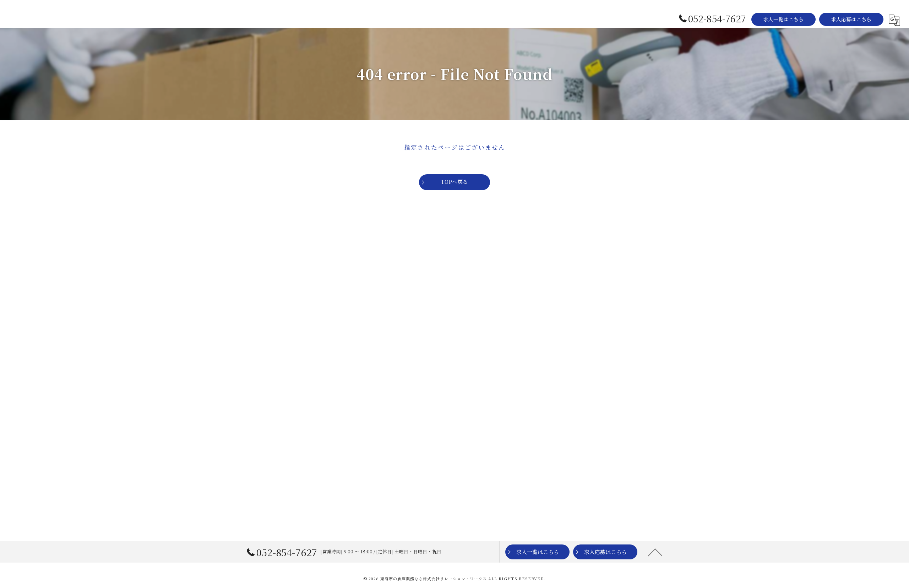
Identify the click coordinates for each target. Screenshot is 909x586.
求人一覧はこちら (783, 19)
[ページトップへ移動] (655, 552)
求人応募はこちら (851, 19)
